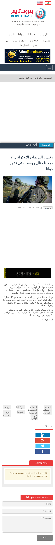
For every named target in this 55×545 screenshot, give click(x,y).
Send (45, 537)
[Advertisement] (27, 112)
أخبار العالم (31, 145)
